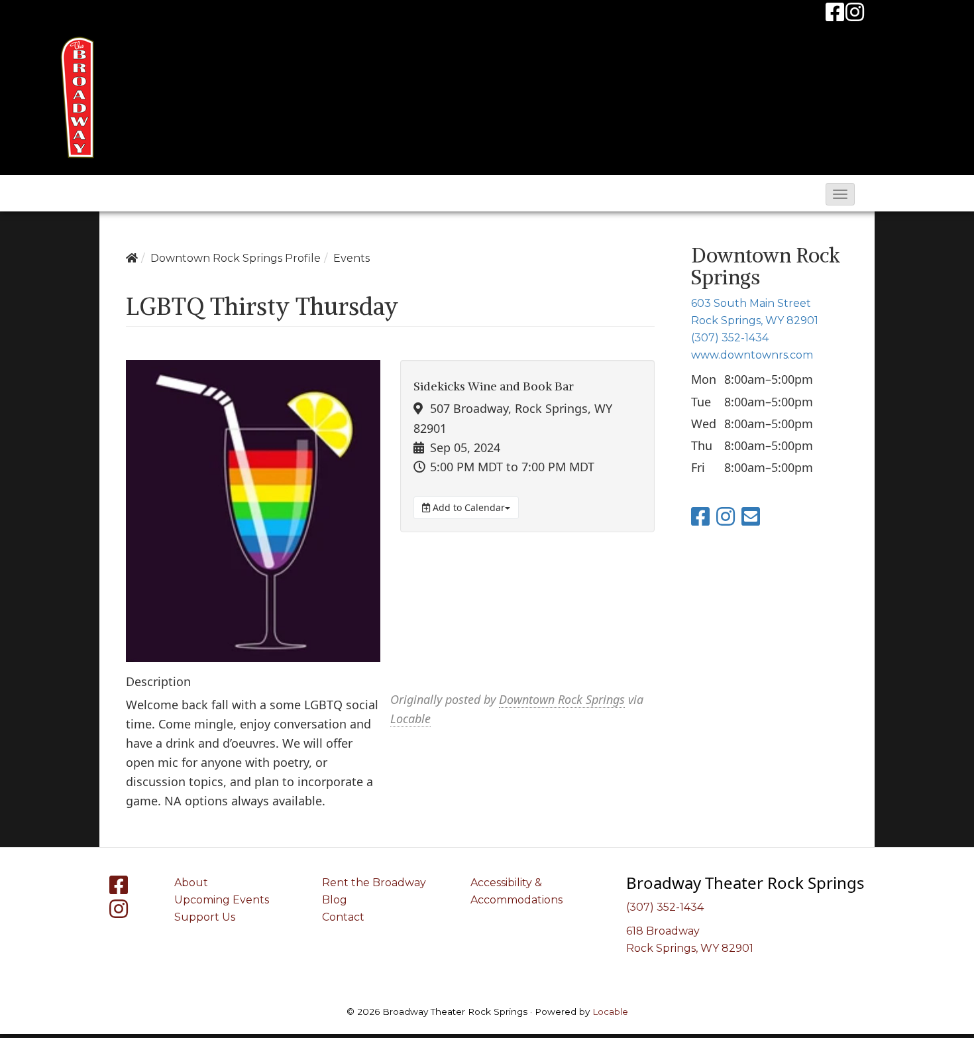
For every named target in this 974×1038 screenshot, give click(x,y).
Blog (334, 900)
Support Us (204, 917)
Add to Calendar (467, 507)
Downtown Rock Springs (562, 699)
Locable (410, 718)
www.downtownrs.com (752, 355)
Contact (343, 917)
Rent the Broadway (374, 882)
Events (351, 258)
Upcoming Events (221, 900)
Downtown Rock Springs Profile (235, 258)
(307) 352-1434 (730, 337)
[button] (840, 194)
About (191, 882)
